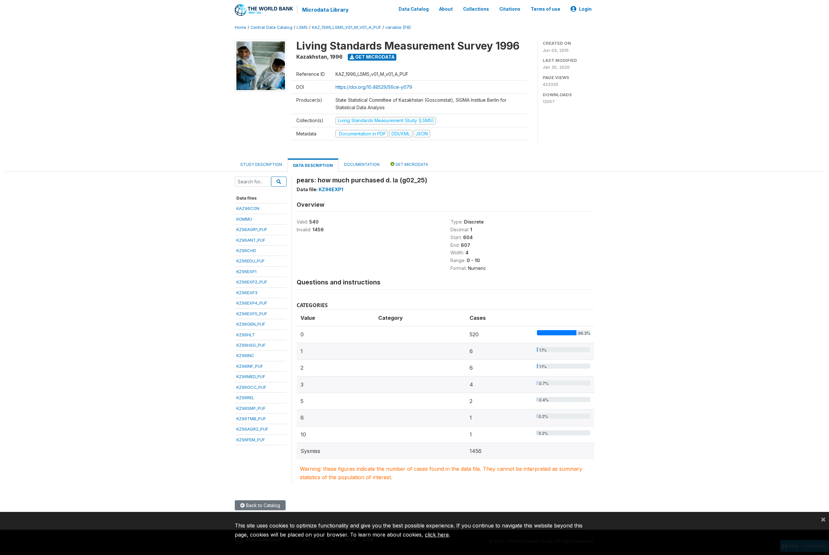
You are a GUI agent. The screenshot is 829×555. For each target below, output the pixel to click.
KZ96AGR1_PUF (251, 229)
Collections (476, 9)
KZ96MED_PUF (250, 376)
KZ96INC (245, 355)
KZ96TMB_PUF (251, 418)
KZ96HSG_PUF (251, 345)
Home (240, 27)
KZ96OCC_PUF (251, 387)
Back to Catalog (262, 505)
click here (437, 534)
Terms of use (545, 9)
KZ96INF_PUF (249, 366)
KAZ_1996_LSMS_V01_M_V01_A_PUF (346, 27)
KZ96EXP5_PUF (251, 313)
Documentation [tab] (362, 164)
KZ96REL (245, 397)
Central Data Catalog (271, 27)
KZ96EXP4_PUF (251, 303)
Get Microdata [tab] (411, 164)
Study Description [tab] (261, 164)
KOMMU (244, 219)
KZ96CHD (246, 250)
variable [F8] (398, 27)
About (446, 9)
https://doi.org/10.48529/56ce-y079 (373, 87)
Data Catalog (414, 9)
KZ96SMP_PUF (251, 408)
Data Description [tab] (313, 165)
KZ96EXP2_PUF (251, 281)
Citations (509, 9)
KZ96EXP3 (246, 292)
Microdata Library (325, 9)
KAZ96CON (247, 208)
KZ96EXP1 (246, 271)
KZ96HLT (245, 334)
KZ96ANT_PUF (250, 240)
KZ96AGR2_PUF (252, 429)
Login (585, 9)
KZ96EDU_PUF (250, 260)
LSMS (302, 27)
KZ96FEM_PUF (250, 439)
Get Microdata (374, 57)
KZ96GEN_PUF (250, 324)
